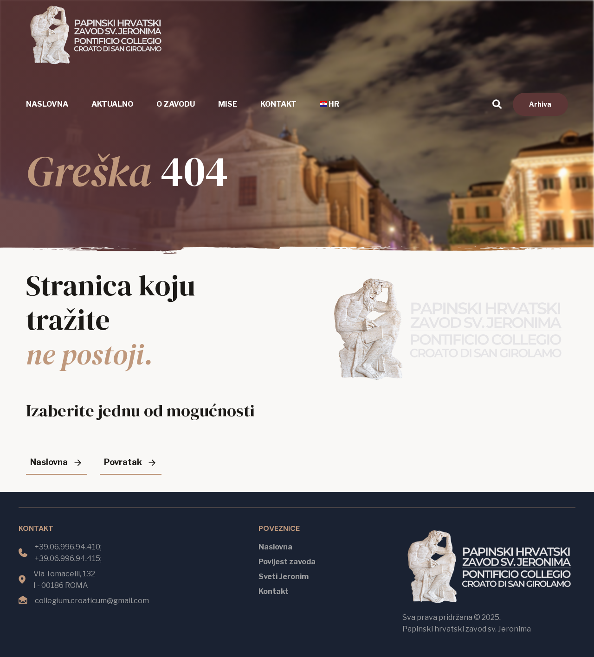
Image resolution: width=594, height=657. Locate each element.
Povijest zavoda (287, 561)
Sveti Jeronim (283, 576)
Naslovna (47, 104)
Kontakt (278, 104)
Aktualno (112, 104)
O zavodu (175, 104)
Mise (227, 104)
